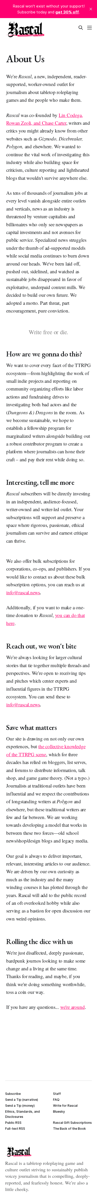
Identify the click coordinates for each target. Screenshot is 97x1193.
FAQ (56, 1100)
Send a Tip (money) (20, 1106)
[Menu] (89, 28)
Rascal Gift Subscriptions (72, 1123)
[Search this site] (81, 28)
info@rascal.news (23, 592)
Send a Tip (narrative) (21, 1100)
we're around (72, 1007)
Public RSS (13, 1123)
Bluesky (59, 1111)
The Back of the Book (69, 1128)
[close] (91, 9)
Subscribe (13, 1094)
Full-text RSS (15, 1128)
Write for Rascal (65, 1106)
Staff (57, 1094)
